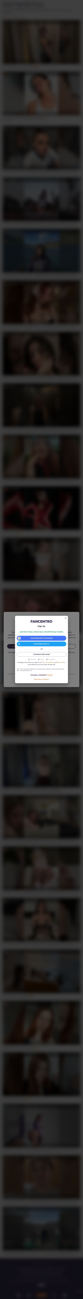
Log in (49, 675)
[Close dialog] (65, 618)
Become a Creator (41, 679)
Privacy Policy (61, 662)
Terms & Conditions (48, 662)
